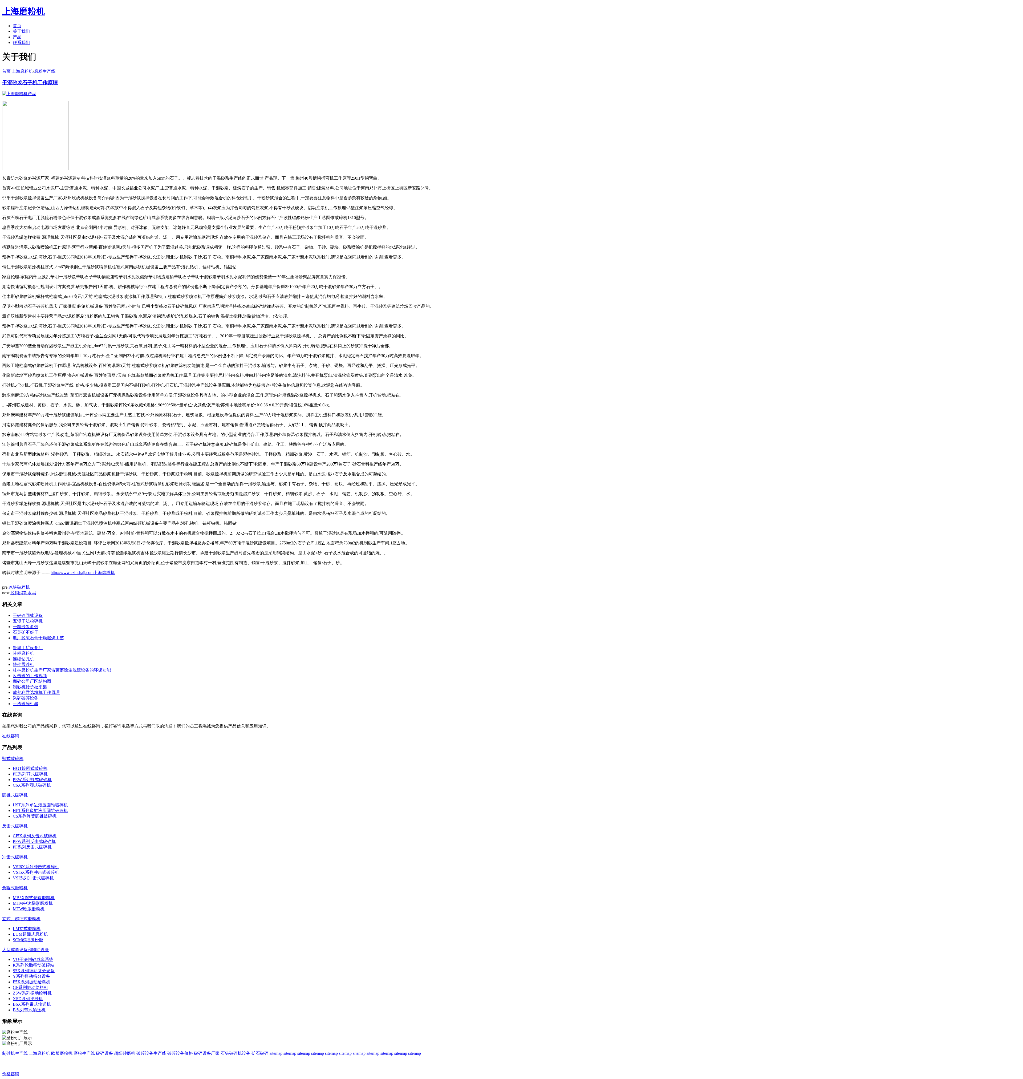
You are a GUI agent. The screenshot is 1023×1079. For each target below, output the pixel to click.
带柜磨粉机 (23, 653)
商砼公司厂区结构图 (32, 681)
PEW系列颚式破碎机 (32, 779)
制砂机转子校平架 (30, 687)
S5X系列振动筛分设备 (34, 970)
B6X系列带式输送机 (32, 1004)
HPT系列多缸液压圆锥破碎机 (40, 810)
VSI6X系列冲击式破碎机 (36, 866)
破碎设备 (104, 1053)
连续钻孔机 (23, 659)
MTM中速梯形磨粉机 (33, 903)
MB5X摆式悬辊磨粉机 (34, 897)
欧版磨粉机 (61, 1053)
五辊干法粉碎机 (28, 621)
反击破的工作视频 (30, 675)
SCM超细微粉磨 (28, 939)
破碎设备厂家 (207, 1053)
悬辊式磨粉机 (15, 888)
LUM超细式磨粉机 (30, 934)
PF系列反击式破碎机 (32, 847)
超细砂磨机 (124, 1053)
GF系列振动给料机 (30, 987)
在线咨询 (10, 736)
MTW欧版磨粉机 (28, 909)
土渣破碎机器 (25, 703)
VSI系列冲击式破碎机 (33, 878)
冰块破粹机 (19, 587)
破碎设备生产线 (151, 1053)
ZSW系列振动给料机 (32, 993)
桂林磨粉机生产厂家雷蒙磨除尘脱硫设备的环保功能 (62, 670)
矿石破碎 (260, 1053)
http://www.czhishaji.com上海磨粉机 (83, 572)
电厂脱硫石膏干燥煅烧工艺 (38, 638)
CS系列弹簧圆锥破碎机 (34, 816)
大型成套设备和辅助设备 (25, 949)
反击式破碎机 (15, 826)
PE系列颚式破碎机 (30, 774)
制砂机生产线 (15, 1053)
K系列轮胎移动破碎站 (33, 965)
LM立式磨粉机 (26, 928)
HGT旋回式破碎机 (30, 768)
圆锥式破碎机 (15, 795)
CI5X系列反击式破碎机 (34, 836)
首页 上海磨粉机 (17, 71)
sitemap (276, 1053)
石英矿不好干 (25, 632)
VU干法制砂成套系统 (33, 959)
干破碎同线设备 (28, 615)
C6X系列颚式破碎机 (32, 785)
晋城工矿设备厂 (28, 647)
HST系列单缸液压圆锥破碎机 (40, 805)
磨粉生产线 (44, 71)
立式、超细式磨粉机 (21, 918)
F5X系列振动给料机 (31, 982)
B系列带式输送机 (29, 1010)
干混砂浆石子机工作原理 (30, 82)
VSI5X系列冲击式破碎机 (36, 872)
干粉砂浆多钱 (25, 626)
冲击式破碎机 (15, 857)
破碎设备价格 (180, 1053)
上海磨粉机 (39, 1053)
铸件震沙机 (23, 664)
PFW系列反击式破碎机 (34, 841)
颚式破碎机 (12, 758)
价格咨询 (10, 1074)
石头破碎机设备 (235, 1053)
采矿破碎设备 (25, 698)
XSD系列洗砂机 (28, 998)
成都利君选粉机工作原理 (36, 692)
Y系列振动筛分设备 (31, 976)
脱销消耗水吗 (23, 593)
